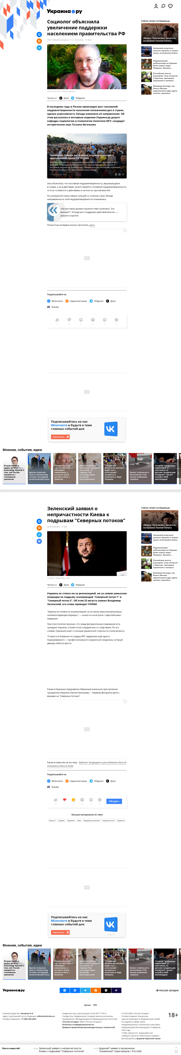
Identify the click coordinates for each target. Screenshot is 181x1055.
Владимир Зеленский (91, 821)
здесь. (92, 225)
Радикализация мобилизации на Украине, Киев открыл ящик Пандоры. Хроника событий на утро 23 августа (165, 64)
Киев (79, 821)
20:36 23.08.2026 (53, 527)
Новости (52, 821)
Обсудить (114, 801)
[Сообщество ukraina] (75, 990)
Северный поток (108, 821)
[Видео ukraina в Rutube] (116, 990)
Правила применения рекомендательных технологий (88, 1027)
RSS (95, 1005)
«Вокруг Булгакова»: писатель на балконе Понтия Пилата (159, 39)
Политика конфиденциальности (78, 1024)
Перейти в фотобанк (68, 91)
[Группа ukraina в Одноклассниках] (96, 990)
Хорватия (120, 821)
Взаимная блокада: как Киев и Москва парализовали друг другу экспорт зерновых (165, 89)
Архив (87, 1005)
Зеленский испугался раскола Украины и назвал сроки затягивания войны (165, 50)
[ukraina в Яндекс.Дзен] (106, 990)
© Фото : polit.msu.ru (54, 91)
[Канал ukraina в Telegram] (85, 990)
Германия (70, 821)
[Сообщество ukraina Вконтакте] (65, 990)
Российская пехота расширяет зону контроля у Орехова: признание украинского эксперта (165, 77)
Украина (61, 821)
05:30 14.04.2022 (53, 40)
